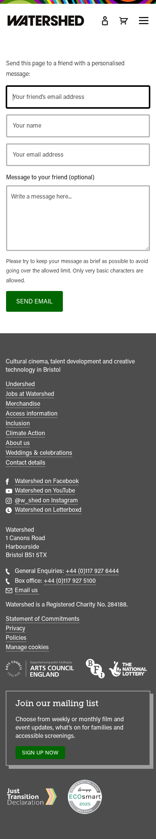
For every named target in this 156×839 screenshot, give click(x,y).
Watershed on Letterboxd (48, 509)
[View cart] (123, 21)
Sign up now (42, 754)
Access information (32, 413)
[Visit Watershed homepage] (46, 20)
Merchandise (23, 403)
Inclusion (18, 423)
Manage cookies (27, 647)
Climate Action (25, 433)
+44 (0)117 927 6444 (92, 571)
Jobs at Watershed (30, 394)
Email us (27, 590)
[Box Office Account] (104, 21)
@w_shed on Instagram (46, 500)
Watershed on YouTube (45, 490)
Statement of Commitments (43, 619)
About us (18, 443)
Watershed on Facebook (47, 481)
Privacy (15, 628)
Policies (16, 637)
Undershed (20, 384)
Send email (34, 301)
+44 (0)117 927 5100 (70, 580)
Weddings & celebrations (39, 453)
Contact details (25, 462)
